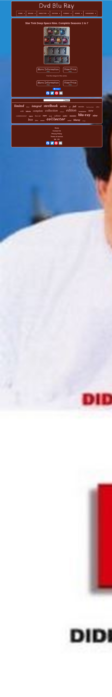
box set (38, 116)
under (65, 116)
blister (28, 107)
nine (95, 115)
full (74, 106)
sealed (69, 120)
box (30, 119)
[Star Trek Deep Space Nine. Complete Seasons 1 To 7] (57, 36)
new (90, 110)
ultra (97, 107)
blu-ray (84, 115)
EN (55, 139)
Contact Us (57, 131)
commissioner (21, 116)
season (42, 120)
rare (45, 115)
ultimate (62, 111)
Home (57, 128)
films (36, 120)
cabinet (57, 116)
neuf (50, 116)
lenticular (90, 107)
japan (31, 116)
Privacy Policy (57, 134)
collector (56, 119)
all (70, 107)
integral (37, 106)
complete (38, 110)
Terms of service (57, 136)
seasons (73, 116)
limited (19, 106)
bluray (77, 120)
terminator (82, 111)
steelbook (51, 106)
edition (71, 110)
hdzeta (28, 111)
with (22, 111)
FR (58, 139)
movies (81, 106)
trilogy (83, 120)
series (63, 106)
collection (51, 110)
